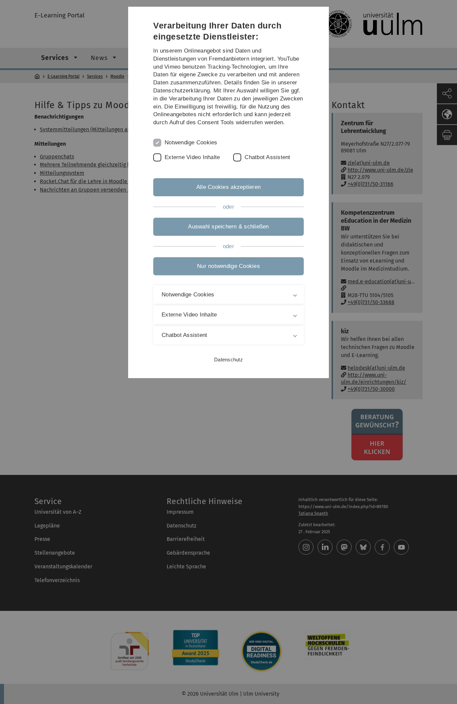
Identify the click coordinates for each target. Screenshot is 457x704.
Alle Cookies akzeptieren (228, 187)
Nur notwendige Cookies (228, 266)
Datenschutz (228, 359)
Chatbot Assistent (267, 157)
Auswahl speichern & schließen (228, 226)
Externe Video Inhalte (192, 157)
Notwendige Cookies (191, 142)
